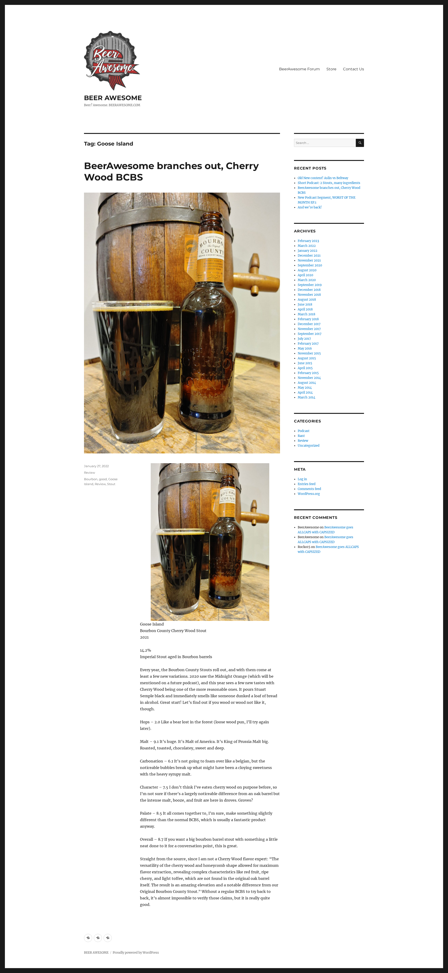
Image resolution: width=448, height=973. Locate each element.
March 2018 (306, 314)
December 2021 (309, 256)
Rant (301, 436)
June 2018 (305, 304)
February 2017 (308, 344)
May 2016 (305, 348)
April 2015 (305, 368)
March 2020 (307, 280)
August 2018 (307, 300)
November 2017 (309, 329)
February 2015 (308, 373)
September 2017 (310, 334)
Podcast (303, 431)
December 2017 (309, 324)
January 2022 (307, 251)
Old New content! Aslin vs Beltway (323, 178)
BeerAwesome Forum (299, 69)
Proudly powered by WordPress (136, 953)
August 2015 (307, 358)
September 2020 (310, 265)
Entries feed (306, 484)
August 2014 (307, 383)
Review (89, 472)
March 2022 (307, 246)
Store (331, 69)
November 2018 (309, 295)
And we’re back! (310, 207)
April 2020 (305, 275)
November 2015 (309, 353)
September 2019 (310, 285)
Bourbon (91, 479)
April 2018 (305, 309)
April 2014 (305, 393)
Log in (302, 479)
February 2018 (308, 319)
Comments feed (309, 489)
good (103, 479)
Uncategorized (308, 446)
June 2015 (305, 363)
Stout (111, 484)
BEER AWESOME (113, 98)
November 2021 (309, 260)
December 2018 (309, 290)
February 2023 (308, 241)
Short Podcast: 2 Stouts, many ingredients (329, 183)
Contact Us (353, 69)
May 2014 (305, 388)
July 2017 (304, 339)
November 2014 (309, 378)
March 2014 (306, 397)
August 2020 (307, 270)
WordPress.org (309, 494)
